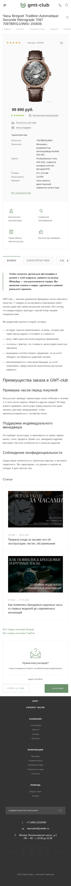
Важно (11, 260)
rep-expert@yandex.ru (38, 828)
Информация (35, 750)
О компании (35, 725)
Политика (35, 774)
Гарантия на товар (36, 769)
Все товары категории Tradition (19, 633)
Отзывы (35, 734)
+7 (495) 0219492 (36, 822)
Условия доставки (35, 765)
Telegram (35, 851)
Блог (35, 701)
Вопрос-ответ (36, 792)
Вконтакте (27, 851)
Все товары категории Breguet (18, 629)
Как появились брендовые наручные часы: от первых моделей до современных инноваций (35, 608)
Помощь (36, 785)
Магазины (35, 756)
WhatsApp (44, 851)
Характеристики (38, 260)
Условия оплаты (35, 761)
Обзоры (35, 796)
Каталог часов (35, 707)
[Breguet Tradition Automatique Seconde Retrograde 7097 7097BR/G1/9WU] (35, 76)
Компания (35, 719)
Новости (35, 730)
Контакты (36, 738)
